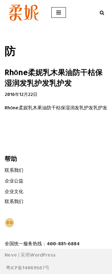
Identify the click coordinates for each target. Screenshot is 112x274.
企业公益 (14, 181)
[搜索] (102, 12)
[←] (23, 12)
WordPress (43, 255)
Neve (11, 255)
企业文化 (14, 191)
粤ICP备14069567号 (27, 268)
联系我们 (14, 170)
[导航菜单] (58, 12)
